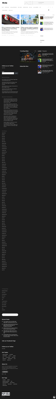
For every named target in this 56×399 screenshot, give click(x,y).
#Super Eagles (4, 358)
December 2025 (4, 146)
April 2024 (3, 181)
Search (3, 71)
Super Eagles (7, 7)
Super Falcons (25, 7)
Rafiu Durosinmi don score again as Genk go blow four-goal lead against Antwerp (10, 87)
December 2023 (4, 188)
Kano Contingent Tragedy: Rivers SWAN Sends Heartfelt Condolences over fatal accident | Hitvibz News (11, 105)
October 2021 (4, 233)
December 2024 (4, 167)
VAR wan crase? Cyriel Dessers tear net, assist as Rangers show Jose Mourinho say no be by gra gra (10, 113)
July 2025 (3, 155)
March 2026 (3, 141)
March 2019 (3, 259)
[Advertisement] (10, 56)
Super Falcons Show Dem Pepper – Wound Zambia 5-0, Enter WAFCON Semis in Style (10, 101)
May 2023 (3, 200)
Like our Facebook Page (8, 340)
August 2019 (4, 254)
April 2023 (3, 202)
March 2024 (3, 183)
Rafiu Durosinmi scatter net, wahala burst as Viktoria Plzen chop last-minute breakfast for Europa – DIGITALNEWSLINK (10, 117)
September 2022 (4, 214)
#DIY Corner (11, 354)
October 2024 (4, 171)
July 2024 (3, 176)
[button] (54, 397)
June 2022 (3, 219)
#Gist (3, 357)
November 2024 (4, 169)
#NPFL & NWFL (13, 357)
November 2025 (4, 148)
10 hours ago (22, 61)
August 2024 (4, 174)
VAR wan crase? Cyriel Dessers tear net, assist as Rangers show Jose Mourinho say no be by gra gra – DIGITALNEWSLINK (11, 111)
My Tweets (3, 67)
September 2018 (4, 266)
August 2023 (4, 195)
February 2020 (4, 250)
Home (3, 7)
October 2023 (4, 191)
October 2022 (4, 212)
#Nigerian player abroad (6, 381)
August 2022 (4, 216)
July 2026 (3, 134)
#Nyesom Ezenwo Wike (5, 382)
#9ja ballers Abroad (5, 354)
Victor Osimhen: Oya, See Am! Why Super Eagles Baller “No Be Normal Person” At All (9, 80)
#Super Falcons (10, 358)
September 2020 (4, 245)
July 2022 (3, 217)
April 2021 (3, 240)
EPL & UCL (30, 7)
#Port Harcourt (12, 382)
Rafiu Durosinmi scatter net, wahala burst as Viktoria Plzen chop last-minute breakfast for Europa (11, 119)
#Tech (14, 358)
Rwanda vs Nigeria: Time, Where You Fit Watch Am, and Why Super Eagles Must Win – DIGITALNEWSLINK (10, 123)
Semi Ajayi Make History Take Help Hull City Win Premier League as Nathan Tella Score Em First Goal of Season (10, 92)
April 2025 (3, 160)
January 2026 (4, 145)
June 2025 (3, 157)
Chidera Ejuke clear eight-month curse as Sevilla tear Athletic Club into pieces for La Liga (9, 89)
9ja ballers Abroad (13, 7)
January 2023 (4, 207)
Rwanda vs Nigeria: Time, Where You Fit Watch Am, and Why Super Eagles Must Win (11, 125)
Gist (40, 7)
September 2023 (4, 193)
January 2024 (4, 186)
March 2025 (3, 162)
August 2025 (4, 153)
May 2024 (3, 179)
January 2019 (4, 261)
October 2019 (4, 252)
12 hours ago (43, 62)
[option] (47, 23)
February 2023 (4, 205)
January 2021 (4, 242)
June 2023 (3, 198)
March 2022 (3, 224)
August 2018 (4, 268)
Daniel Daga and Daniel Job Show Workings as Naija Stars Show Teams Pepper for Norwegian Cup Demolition (9, 83)
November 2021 (4, 231)
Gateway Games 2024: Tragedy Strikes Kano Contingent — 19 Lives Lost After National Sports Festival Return (10, 107)
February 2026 (4, 143)
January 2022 (4, 228)
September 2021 (4, 235)
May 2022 (3, 221)
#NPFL (11, 381)
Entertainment (4, 10)
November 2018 (4, 264)
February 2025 (4, 164)
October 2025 (4, 150)
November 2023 (4, 190)
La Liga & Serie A (35, 7)
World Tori (10, 10)
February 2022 (4, 226)
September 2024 (4, 172)
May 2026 (3, 138)
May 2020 (3, 247)
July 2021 (3, 238)
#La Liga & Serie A (8, 357)
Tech (2, 308)
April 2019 (3, 257)
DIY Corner (3, 292)
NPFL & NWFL (20, 7)
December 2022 (4, 209)
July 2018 (3, 269)
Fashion (3, 297)
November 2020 (4, 243)
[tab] (39, 51)
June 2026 (3, 136)
